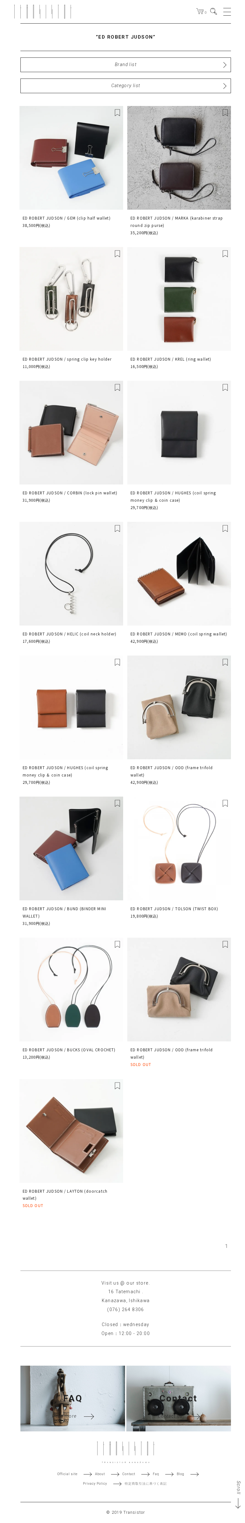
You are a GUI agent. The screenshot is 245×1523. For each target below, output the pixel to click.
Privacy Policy (95, 1483)
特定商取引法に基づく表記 (146, 1483)
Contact (128, 1474)
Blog (180, 1474)
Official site (67, 1474)
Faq (156, 1474)
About (100, 1474)
